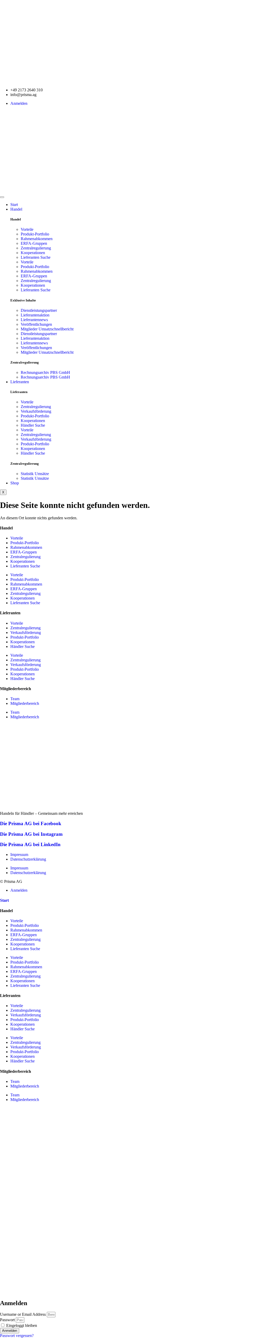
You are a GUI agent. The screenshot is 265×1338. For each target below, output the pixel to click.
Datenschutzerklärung (28, 859)
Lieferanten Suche (35, 257)
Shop (14, 483)
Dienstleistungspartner (39, 310)
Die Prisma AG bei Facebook (30, 823)
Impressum (19, 854)
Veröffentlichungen (36, 324)
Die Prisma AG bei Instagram (31, 834)
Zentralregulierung (36, 248)
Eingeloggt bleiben (21, 1325)
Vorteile (27, 229)
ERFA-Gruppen (34, 243)
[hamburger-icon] (2, 197)
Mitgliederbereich (24, 703)
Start (14, 204)
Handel (16, 209)
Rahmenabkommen (37, 238)
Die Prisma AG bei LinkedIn (30, 844)
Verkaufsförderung (36, 411)
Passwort (7, 1320)
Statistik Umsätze (35, 473)
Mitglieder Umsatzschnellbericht (47, 329)
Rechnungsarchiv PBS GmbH (45, 372)
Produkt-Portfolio (35, 234)
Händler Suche (33, 425)
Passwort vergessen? (17, 1335)
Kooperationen (33, 252)
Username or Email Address (23, 1314)
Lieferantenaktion (35, 315)
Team (14, 699)
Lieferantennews (34, 319)
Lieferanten (19, 382)
